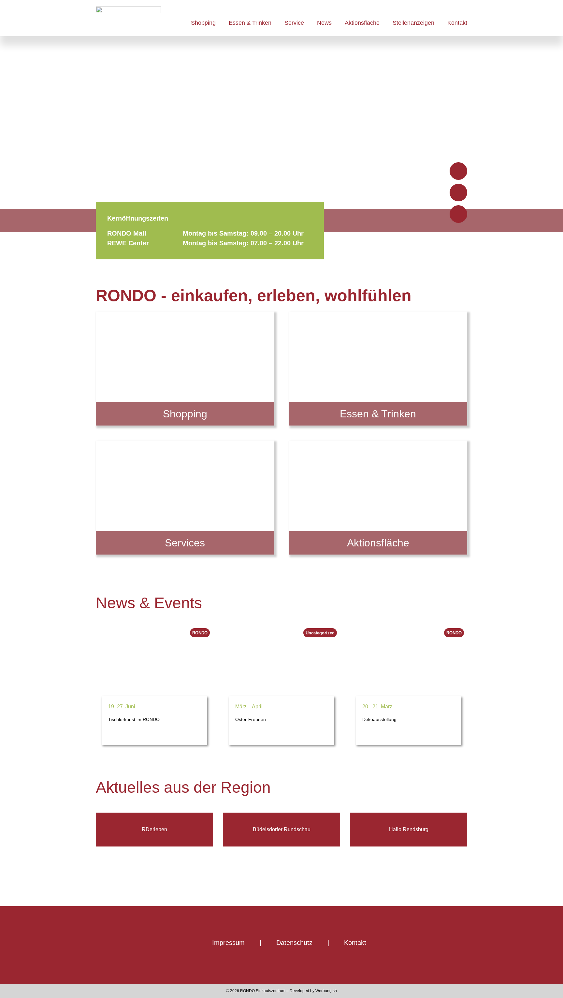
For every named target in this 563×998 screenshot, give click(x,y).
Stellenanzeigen (413, 23)
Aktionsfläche (362, 23)
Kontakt (457, 23)
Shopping (203, 23)
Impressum (228, 942)
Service (294, 23)
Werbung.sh (326, 991)
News (324, 23)
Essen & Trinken (250, 23)
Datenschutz (294, 942)
